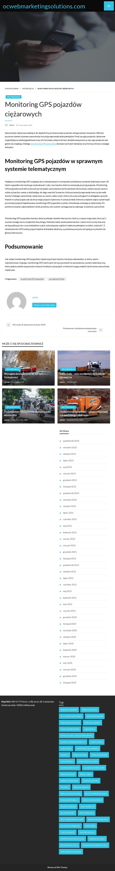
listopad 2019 (69, 682)
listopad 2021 (69, 558)
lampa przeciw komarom (87, 748)
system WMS (90, 826)
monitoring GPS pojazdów (43, 143)
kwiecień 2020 (70, 650)
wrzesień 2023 (70, 447)
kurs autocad (96, 742)
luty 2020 (67, 663)
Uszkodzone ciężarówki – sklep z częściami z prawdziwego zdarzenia (84, 413)
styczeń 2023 (69, 473)
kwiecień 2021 (70, 597)
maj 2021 (67, 591)
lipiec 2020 (68, 643)
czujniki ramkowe (95, 716)
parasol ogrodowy (69, 781)
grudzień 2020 (70, 617)
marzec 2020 (69, 656)
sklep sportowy (68, 813)
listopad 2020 (69, 624)
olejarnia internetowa (94, 768)
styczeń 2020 (69, 669)
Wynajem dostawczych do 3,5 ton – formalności (24, 375)
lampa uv (65, 755)
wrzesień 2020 (70, 630)
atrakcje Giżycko (89, 710)
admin (12, 125)
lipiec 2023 (68, 460)
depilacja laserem (92, 723)
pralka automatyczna (71, 793)
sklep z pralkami (86, 813)
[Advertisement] (28, 470)
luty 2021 (67, 604)
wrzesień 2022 (70, 499)
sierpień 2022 (69, 506)
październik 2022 (71, 493)
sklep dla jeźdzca (68, 806)
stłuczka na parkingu (70, 826)
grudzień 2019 (70, 676)
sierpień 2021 (69, 571)
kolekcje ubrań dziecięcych (73, 742)
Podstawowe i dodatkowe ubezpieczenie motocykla (27, 413)
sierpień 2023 (69, 454)
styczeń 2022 (69, 545)
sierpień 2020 (69, 637)
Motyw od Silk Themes (57, 867)
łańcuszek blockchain (71, 852)
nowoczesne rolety (70, 768)
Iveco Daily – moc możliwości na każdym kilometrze (82, 375)
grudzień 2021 (70, 552)
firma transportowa (70, 729)
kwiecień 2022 (70, 532)
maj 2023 (67, 467)
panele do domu (68, 774)
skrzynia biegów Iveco (98, 819)
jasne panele (89, 729)
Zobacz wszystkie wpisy (44, 305)
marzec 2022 (69, 539)
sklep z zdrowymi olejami (72, 819)
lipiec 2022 (68, 512)
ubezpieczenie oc (87, 832)
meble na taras (80, 755)
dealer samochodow (70, 723)
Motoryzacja (28, 88)
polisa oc (65, 787)
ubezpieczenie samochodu (72, 839)
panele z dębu (86, 774)
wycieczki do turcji (69, 845)
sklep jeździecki (88, 806)
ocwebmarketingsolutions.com (44, 6)
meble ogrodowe (99, 755)
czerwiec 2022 (70, 519)
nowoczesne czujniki (88, 761)
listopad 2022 (69, 486)
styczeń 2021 (69, 611)
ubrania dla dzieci (97, 839)
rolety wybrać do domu (96, 793)
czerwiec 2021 (70, 584)
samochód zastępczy (92, 800)
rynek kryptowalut (69, 800)
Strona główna (11, 88)
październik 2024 (71, 441)
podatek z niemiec (91, 781)
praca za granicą (81, 787)
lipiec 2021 (68, 578)
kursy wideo (66, 748)
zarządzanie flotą (56, 278)
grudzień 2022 (70, 480)
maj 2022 (67, 526)
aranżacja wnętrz (69, 710)
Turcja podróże (68, 832)
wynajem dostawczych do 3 (95, 845)
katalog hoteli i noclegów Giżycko (77, 735)
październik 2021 (71, 565)
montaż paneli (67, 761)
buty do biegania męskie (71, 716)
